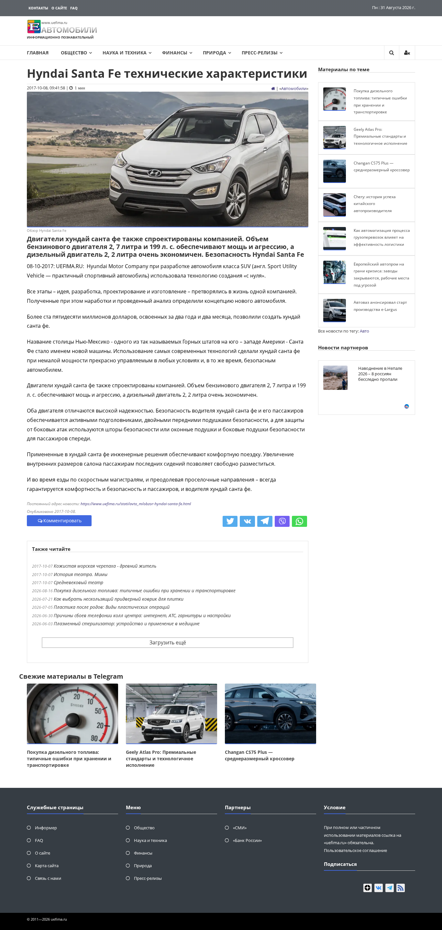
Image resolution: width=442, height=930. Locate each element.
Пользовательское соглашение (355, 850)
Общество (74, 53)
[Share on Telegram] (264, 521)
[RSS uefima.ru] (400, 888)
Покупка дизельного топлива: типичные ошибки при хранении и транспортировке (145, 590)
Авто (364, 331)
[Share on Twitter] (230, 521)
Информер (46, 828)
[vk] (378, 888)
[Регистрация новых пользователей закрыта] (407, 53)
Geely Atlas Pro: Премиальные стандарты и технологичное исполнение (161, 758)
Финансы (174, 53)
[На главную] (273, 88)
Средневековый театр (78, 582)
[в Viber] (282, 521)
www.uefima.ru (54, 22)
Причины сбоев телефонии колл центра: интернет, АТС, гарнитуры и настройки (142, 615)
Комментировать (62, 520)
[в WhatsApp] (299, 521)
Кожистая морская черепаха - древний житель (105, 566)
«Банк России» (247, 840)
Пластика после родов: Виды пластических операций (112, 607)
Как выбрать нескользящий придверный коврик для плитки (118, 599)
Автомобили (293, 88)
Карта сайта (47, 865)
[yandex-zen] (367, 888)
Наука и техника (125, 53)
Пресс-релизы (260, 53)
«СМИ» (240, 828)
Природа (214, 53)
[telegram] (389, 888)
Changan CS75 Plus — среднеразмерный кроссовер (259, 755)
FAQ (74, 8)
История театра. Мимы (80, 574)
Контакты (38, 8)
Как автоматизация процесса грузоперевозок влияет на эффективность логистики (382, 237)
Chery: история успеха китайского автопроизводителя (375, 203)
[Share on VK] (247, 521)
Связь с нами (48, 878)
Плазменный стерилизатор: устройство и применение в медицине (127, 623)
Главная (38, 53)
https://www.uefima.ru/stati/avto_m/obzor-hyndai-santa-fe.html (136, 503)
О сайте (59, 8)
